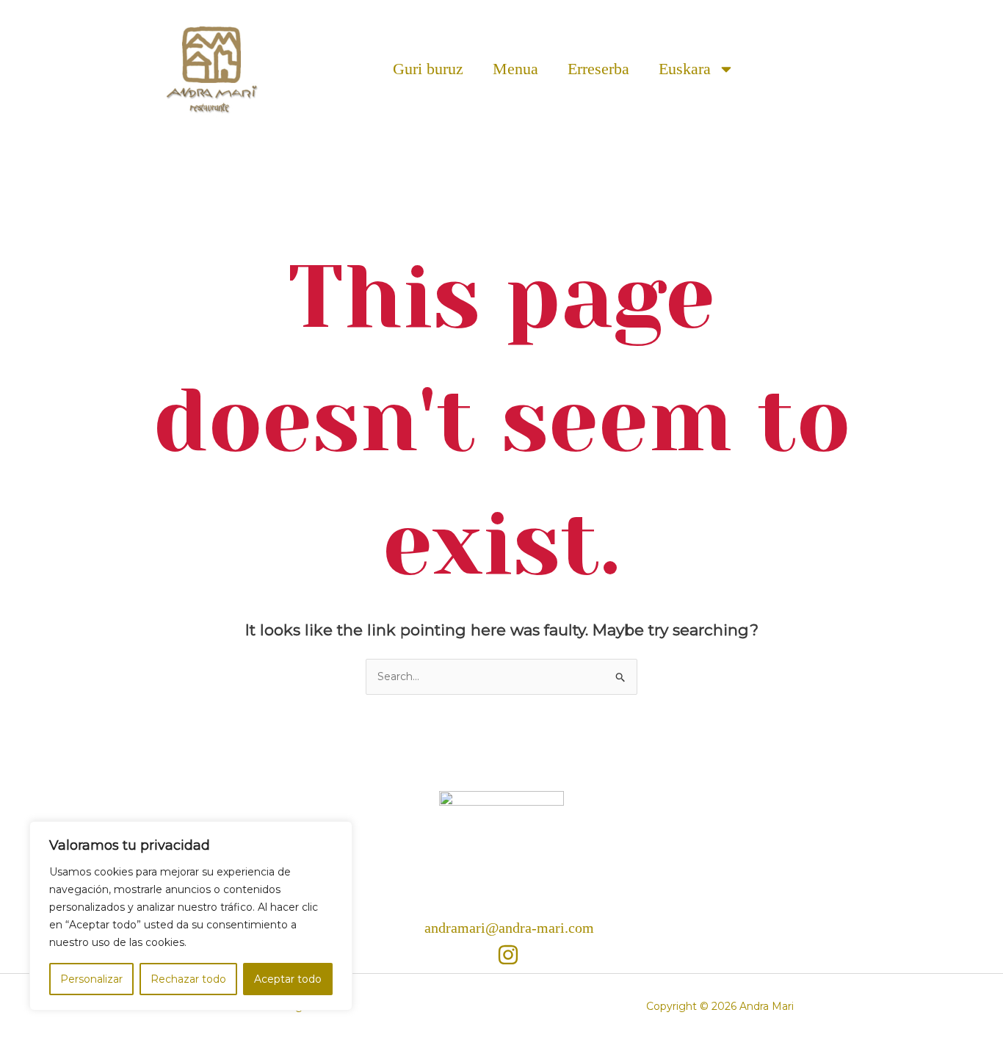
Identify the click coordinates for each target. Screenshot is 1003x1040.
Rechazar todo (188, 979)
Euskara (685, 68)
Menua (515, 68)
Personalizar (91, 979)
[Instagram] (508, 955)
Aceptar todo (288, 979)
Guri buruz (428, 68)
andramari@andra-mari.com (509, 928)
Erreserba (598, 68)
